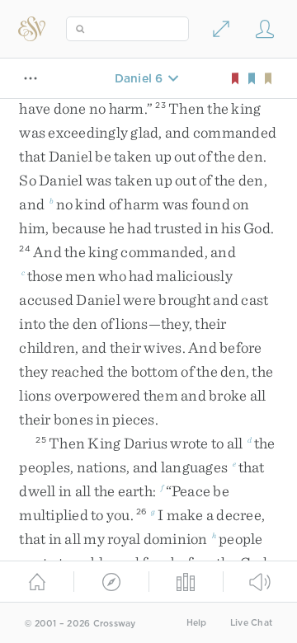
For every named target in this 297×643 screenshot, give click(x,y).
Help (196, 622)
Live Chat (251, 622)
